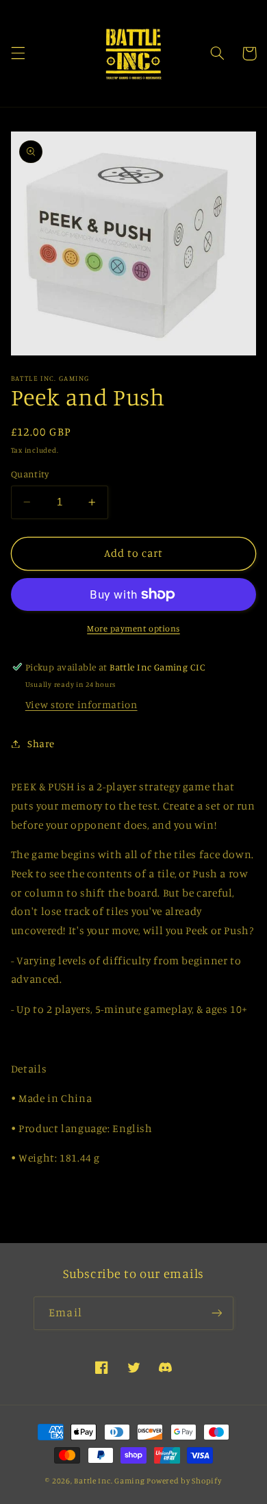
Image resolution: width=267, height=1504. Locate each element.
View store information (81, 704)
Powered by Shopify (184, 1481)
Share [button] (41, 743)
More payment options (133, 628)
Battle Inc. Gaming (109, 1481)
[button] (18, 53)
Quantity (30, 473)
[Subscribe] (216, 1313)
